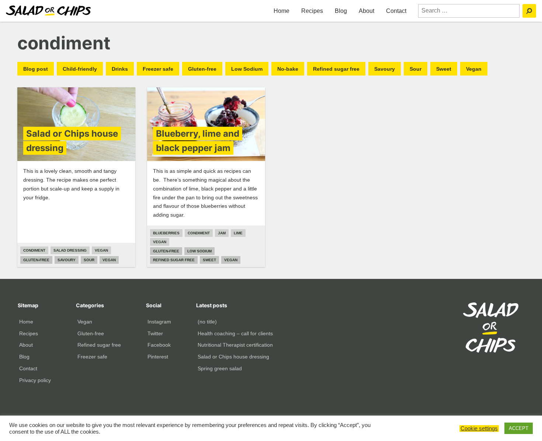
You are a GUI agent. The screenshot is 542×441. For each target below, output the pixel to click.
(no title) (207, 322)
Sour (415, 69)
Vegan (474, 69)
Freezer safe (158, 69)
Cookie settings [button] (479, 428)
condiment (34, 250)
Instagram (159, 322)
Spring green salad (220, 368)
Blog (341, 11)
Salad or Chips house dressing (233, 357)
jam (222, 233)
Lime (238, 233)
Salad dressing (70, 250)
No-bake (287, 69)
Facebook (159, 345)
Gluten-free (202, 69)
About (366, 11)
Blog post (35, 69)
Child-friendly (80, 69)
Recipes (312, 11)
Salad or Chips (48, 10)
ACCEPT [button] (518, 428)
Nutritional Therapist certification (235, 345)
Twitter (155, 333)
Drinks (120, 69)
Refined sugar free (336, 69)
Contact (396, 11)
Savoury (384, 69)
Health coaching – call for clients (235, 333)
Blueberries (166, 233)
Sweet (443, 69)
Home (281, 11)
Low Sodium (247, 69)
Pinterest (157, 357)
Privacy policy (35, 380)
